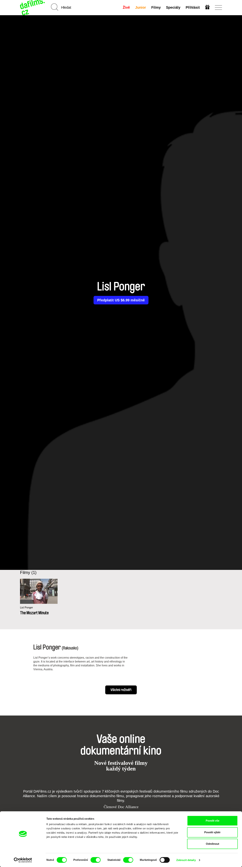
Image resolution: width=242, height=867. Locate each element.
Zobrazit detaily (186, 860)
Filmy (156, 7)
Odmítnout (212, 843)
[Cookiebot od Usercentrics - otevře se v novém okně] (22, 860)
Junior (140, 7)
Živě (126, 7)
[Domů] (33, 7)
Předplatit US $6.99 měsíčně (121, 300)
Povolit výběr (212, 832)
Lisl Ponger (26, 607)
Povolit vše (212, 820)
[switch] (96, 860)
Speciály (173, 7)
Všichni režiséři (121, 690)
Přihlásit (193, 7)
